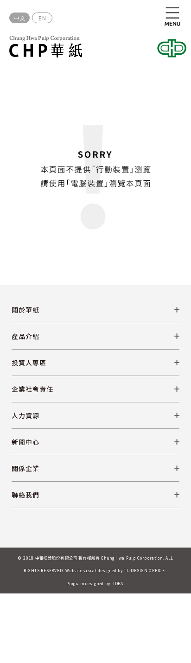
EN (42, 18)
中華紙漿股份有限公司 (45, 46)
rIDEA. (118, 583)
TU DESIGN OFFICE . (145, 570)
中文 (19, 18)
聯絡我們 (25, 494)
